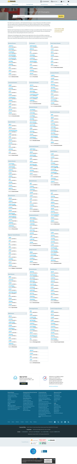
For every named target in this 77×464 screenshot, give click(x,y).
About (13, 421)
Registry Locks (25, 408)
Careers (26, 421)
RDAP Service (56, 411)
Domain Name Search (11, 400)
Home (9, 421)
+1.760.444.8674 (25, 431)
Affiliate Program (57, 399)
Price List (55, 400)
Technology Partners (42, 414)
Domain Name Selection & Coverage (44, 395)
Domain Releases (12, 405)
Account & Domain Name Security (44, 413)
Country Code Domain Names (13, 393)
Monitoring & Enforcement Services (44, 403)
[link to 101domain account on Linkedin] (65, 422)
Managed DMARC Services (28, 403)
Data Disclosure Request (58, 413)
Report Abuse (56, 408)
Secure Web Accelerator (27, 398)
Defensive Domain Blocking (43, 401)
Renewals (9, 399)
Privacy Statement (57, 405)
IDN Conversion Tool (57, 396)
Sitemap (35, 421)
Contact (22, 421)
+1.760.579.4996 (45, 431)
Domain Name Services (42, 393)
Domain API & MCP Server (12, 409)
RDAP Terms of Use (57, 407)
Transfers (9, 398)
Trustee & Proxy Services (42, 396)
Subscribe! (23, 383)
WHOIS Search (56, 410)
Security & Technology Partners (44, 411)
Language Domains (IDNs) (12, 396)
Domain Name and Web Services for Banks (44, 416)
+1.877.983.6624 (36, 431)
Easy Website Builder (27, 396)
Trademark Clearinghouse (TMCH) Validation (44, 400)
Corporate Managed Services (43, 408)
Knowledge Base (57, 395)
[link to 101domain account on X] (58, 422)
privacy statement (38, 460)
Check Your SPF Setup (27, 407)
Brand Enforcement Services (43, 406)
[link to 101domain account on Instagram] (61, 422)
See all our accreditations (53, 386)
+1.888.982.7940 (57, 431)
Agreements (56, 404)
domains (15, 76)
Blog (31, 421)
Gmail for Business (26, 395)
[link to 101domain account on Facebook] (55, 422)
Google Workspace (26, 393)
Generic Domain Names (12, 395)
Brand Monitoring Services (43, 404)
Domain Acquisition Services (43, 410)
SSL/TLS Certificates (26, 410)
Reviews (17, 421)
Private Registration (11, 406)
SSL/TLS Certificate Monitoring (28, 406)
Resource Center (57, 393)
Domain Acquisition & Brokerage (13, 408)
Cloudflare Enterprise (27, 400)
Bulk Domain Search (11, 402)
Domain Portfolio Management (44, 398)
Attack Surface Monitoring (28, 404)
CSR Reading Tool (57, 398)
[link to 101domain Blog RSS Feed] (68, 422)
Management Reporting (42, 407)
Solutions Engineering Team (28, 401)
